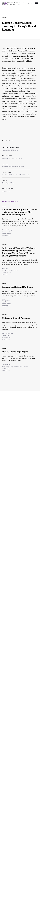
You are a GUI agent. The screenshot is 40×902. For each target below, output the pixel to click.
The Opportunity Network (10, 271)
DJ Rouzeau (6, 300)
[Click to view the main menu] (36, 3)
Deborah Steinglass (8, 230)
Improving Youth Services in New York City (15, 175)
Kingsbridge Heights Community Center (15, 366)
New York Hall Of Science (10, 150)
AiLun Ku (5, 269)
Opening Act (6, 232)
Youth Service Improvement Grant (13, 166)
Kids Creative (6, 302)
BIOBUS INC (6, 335)
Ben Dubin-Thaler (7, 333)
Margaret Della (6, 364)
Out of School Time (8, 183)
